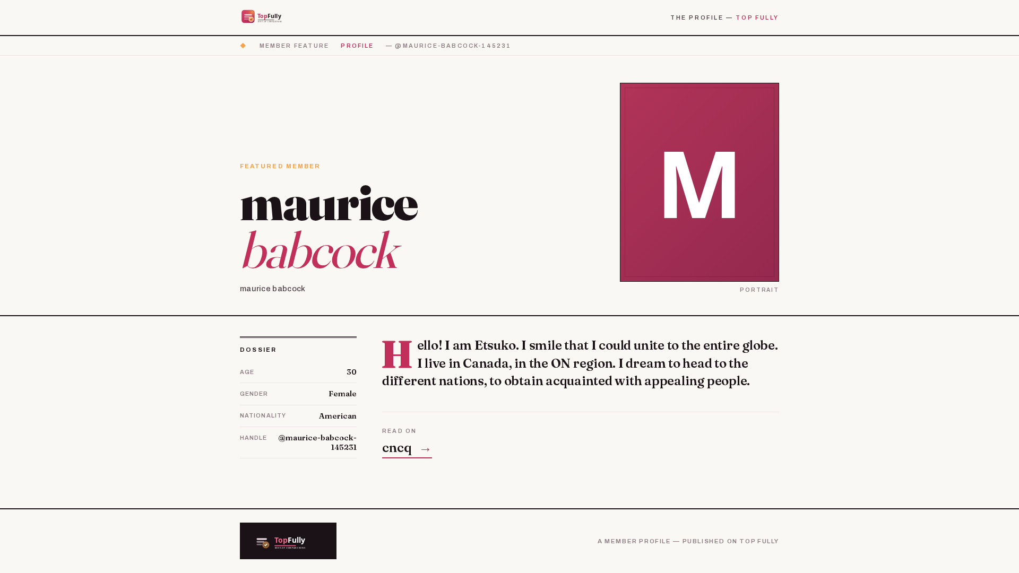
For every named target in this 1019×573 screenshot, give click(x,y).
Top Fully (757, 17)
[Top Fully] (268, 17)
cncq (407, 447)
